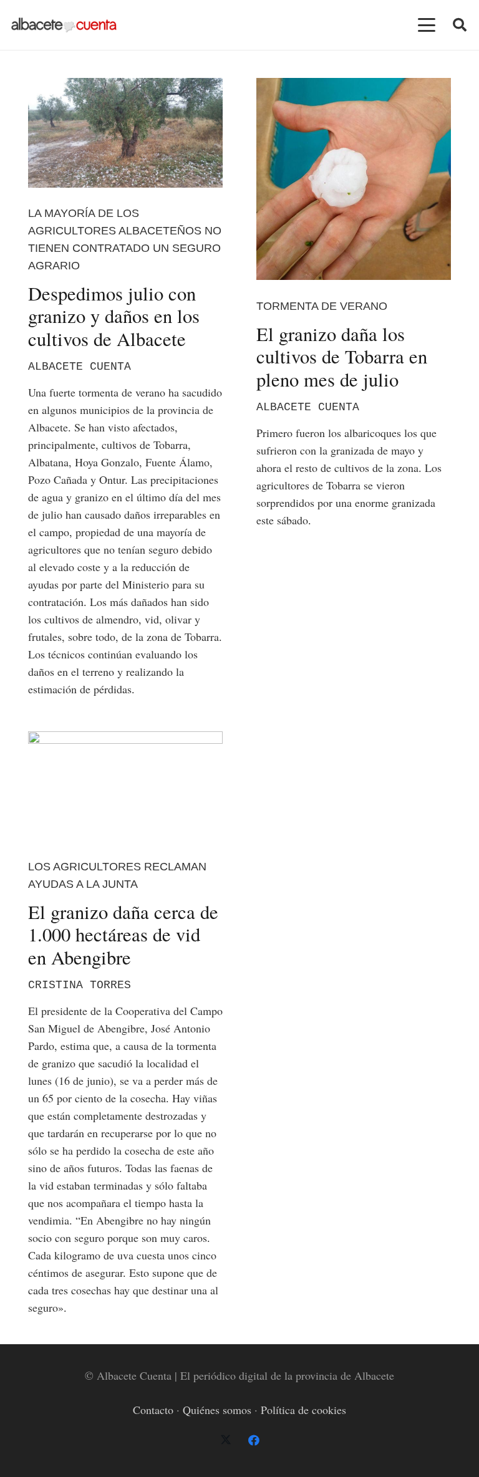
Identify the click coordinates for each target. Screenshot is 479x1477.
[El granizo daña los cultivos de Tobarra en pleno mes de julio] (353, 179)
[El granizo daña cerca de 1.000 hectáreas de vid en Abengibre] (125, 786)
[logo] (64, 25)
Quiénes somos (217, 1409)
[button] (427, 25)
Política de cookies (303, 1409)
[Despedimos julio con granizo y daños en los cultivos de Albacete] (125, 133)
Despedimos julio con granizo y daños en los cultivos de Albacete (114, 316)
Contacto (153, 1409)
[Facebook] (254, 1440)
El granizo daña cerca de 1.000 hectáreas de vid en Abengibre (123, 934)
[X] (225, 1440)
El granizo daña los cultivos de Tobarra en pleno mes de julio (341, 356)
